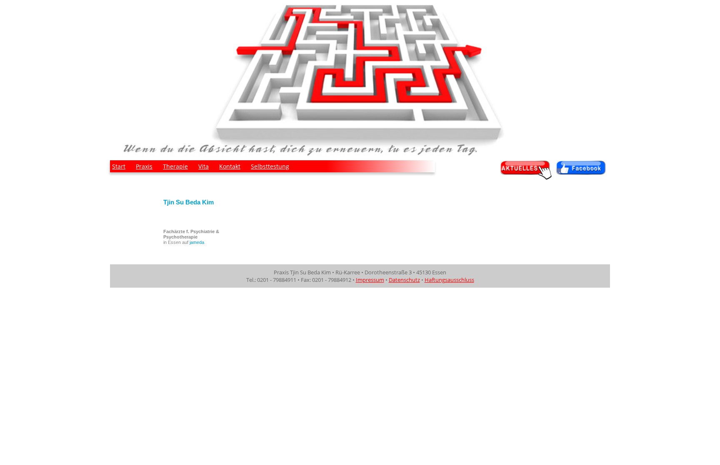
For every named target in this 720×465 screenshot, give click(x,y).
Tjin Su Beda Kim (188, 202)
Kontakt (229, 166)
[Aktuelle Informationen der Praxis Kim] (527, 177)
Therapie (175, 166)
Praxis (144, 166)
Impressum (370, 279)
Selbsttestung (270, 166)
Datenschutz (404, 279)
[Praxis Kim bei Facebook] (583, 177)
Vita (203, 166)
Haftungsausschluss (449, 279)
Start (118, 166)
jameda (197, 242)
